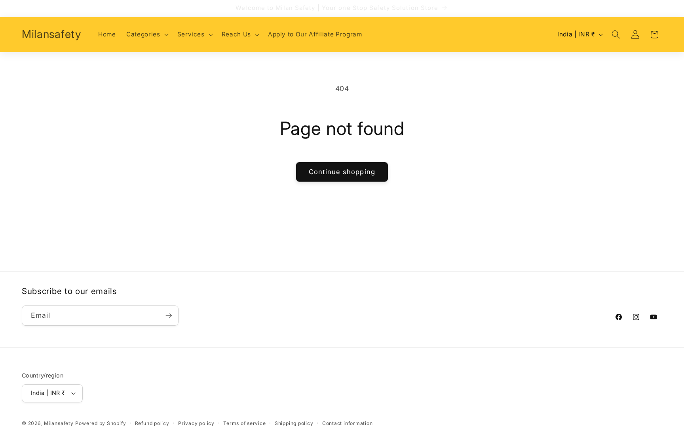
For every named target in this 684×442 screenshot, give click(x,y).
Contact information (347, 423)
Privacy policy (196, 423)
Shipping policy (294, 423)
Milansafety (58, 423)
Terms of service (244, 423)
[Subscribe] (168, 315)
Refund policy (152, 423)
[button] (146, 34)
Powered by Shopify (100, 423)
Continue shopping (342, 172)
